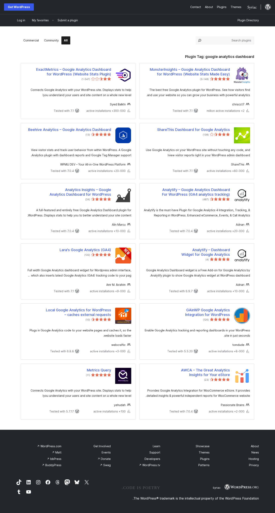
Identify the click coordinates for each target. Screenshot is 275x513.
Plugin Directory (248, 20)
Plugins (205, 459)
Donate (104, 459)
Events (106, 452)
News (255, 452)
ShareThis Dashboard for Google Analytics (193, 129)
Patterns (204, 465)
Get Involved (102, 446)
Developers (152, 459)
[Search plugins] (200, 40)
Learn (156, 446)
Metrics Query (99, 370)
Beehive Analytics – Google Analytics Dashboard (69, 129)
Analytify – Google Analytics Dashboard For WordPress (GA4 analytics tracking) (196, 192)
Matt (56, 452)
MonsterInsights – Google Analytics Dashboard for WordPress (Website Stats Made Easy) (190, 71)
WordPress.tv (149, 465)
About (255, 446)
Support (154, 452)
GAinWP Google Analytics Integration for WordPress (207, 312)
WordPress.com (49, 446)
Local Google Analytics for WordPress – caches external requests (78, 312)
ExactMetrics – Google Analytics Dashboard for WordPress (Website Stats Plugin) (73, 71)
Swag (105, 465)
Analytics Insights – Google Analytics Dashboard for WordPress (80, 192)
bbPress (54, 459)
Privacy (254, 465)
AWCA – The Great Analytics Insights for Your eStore (205, 372)
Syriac (216, 487)
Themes (204, 452)
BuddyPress (51, 465)
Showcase (203, 446)
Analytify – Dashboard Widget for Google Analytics (205, 252)
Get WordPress (19, 7)
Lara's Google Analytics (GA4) (85, 250)
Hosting (254, 459)
